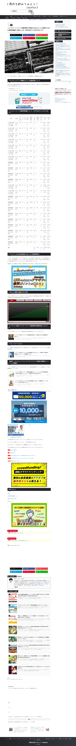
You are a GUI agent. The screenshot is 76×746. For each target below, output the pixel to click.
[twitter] (14, 587)
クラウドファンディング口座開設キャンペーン (63, 102)
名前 (9, 702)
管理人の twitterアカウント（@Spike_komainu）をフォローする (22, 455)
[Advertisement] (17, 556)
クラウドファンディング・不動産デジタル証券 (32, 16)
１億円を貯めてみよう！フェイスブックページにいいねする (22, 458)
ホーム (7, 16)
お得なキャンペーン (63, 16)
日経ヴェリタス (47, 581)
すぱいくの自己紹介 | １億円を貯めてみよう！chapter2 (33, 585)
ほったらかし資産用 (58, 71)
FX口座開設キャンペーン (59, 100)
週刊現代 (35, 581)
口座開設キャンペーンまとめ (60, 98)
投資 (21, 16)
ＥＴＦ (22, 679)
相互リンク (10, 501)
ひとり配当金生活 (58, 62)
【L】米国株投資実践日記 (59, 65)
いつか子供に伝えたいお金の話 (60, 51)
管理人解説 (19, 17)
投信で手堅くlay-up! (59, 53)
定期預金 (11, 16)
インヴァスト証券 (11, 679)
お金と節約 (44, 16)
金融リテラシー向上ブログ (60, 25)
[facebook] (15, 587)
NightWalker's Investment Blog (61, 54)
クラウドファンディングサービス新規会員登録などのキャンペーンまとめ (32, 605)
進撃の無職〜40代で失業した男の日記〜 (62, 73)
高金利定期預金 (55, 16)
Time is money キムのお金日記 (60, 66)
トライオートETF (18, 679)
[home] (17, 587)
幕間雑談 (7, 17)
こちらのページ (66, 74)
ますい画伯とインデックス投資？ (61, 58)
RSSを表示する (13, 452)
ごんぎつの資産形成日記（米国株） (61, 26)
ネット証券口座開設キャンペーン (60, 99)
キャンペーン (16, 16)
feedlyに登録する (13, 449)
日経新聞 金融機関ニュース (13, 495)
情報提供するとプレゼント (16, 460)
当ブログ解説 (12, 17)
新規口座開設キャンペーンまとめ (17, 532)
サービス (49, 16)
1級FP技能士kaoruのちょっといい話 (61, 45)
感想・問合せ (24, 17)
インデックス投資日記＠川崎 (60, 43)
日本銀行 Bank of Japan (12, 498)
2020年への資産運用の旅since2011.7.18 (62, 70)
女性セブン (40, 581)
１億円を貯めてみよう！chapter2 (38, 742)
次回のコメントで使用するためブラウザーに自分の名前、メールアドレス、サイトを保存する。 (26, 716)
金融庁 (9, 493)
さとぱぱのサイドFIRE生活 (60, 24)
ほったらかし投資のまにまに (60, 63)
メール (9, 707)
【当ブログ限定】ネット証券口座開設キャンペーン (20, 540)
